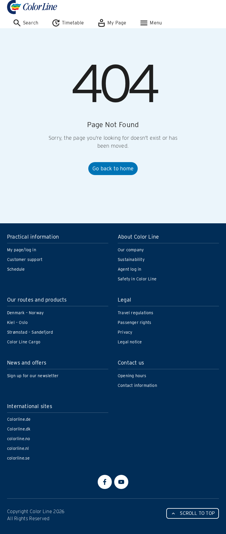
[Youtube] (121, 482)
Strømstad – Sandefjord (30, 332)
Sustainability (131, 259)
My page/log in (21, 249)
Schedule (16, 269)
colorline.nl (18, 448)
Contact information (137, 385)
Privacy (125, 332)
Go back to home (113, 168)
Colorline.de (19, 419)
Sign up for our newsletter (33, 375)
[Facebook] (105, 482)
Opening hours (132, 375)
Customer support (24, 259)
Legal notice (130, 342)
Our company (131, 249)
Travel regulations (136, 312)
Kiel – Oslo (17, 322)
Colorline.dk (18, 429)
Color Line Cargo (23, 342)
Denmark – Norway (25, 312)
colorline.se (18, 458)
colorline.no (18, 438)
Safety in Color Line (137, 279)
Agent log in (129, 269)
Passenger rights (134, 322)
